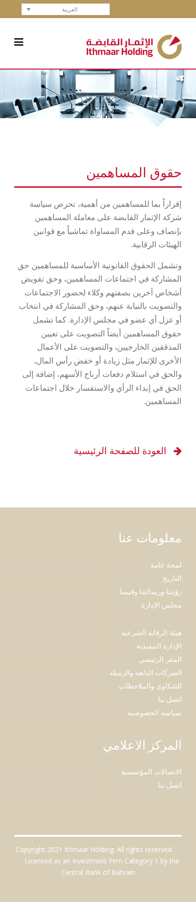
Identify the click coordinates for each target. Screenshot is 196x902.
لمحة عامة (166, 564)
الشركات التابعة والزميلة (145, 672)
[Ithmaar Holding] (134, 46)
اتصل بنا (170, 699)
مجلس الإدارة (161, 604)
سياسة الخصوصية (154, 712)
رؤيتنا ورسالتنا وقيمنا (150, 591)
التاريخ (172, 578)
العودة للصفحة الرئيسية (121, 450)
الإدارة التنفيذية (159, 645)
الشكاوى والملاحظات (150, 685)
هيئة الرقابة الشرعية (151, 632)
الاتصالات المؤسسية (151, 771)
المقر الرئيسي (160, 659)
